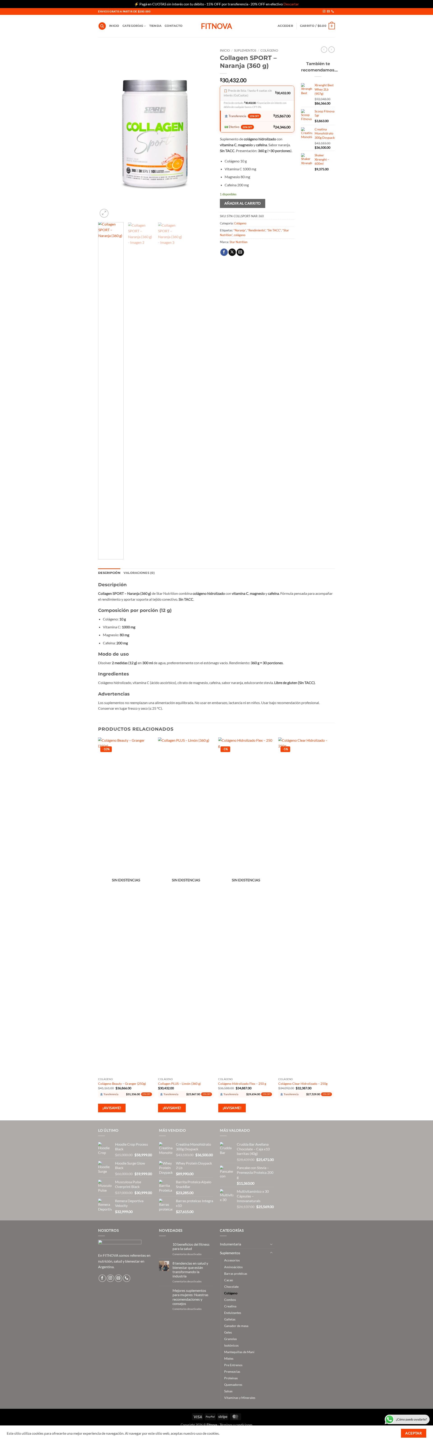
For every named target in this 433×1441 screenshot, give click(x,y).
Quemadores (233, 1384)
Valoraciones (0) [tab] (139, 573)
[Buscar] (102, 26)
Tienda (155, 25)
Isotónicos (231, 1345)
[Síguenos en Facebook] (102, 1278)
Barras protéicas (235, 1273)
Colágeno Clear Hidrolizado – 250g (302, 1083)
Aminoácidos (233, 1267)
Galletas (229, 1319)
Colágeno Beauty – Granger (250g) (122, 1083)
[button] (285, 25)
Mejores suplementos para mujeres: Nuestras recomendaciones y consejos (190, 1297)
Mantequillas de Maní (239, 1352)
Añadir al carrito (242, 203)
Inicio (114, 25)
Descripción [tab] (109, 573)
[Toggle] (271, 1244)
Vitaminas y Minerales (239, 1398)
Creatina (230, 1306)
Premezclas (232, 1371)
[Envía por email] (240, 252)
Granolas (230, 1339)
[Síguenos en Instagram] (324, 11)
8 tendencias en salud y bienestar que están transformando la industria (190, 1269)
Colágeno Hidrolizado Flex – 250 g (242, 1083)
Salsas (228, 1391)
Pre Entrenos (233, 1365)
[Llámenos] (332, 11)
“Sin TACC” (274, 230)
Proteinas (231, 1378)
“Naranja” (240, 230)
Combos (230, 1300)
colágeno (239, 235)
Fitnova (216, 26)
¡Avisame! (111, 1108)
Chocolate (231, 1286)
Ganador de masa (236, 1326)
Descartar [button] (291, 4)
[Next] (205, 132)
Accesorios (232, 1260)
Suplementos (245, 50)
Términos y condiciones (236, 1425)
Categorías (132, 25)
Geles (228, 1332)
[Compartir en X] (232, 252)
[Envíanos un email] (328, 11)
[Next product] (324, 49)
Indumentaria (230, 1244)
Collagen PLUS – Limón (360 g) (179, 1083)
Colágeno (269, 50)
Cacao (228, 1280)
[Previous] (106, 132)
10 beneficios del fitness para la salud (191, 1246)
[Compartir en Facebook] (224, 252)
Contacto (173, 25)
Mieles (228, 1358)
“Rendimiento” (256, 230)
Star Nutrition (238, 242)
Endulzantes (232, 1313)
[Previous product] (331, 49)
